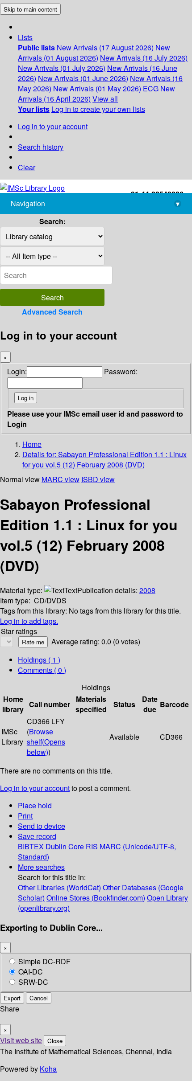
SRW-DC (33, 982)
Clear (26, 167)
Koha (48, 1069)
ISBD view (98, 479)
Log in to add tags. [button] (29, 621)
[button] (25, 37)
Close (55, 1040)
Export (12, 998)
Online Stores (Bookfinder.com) (95, 898)
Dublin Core (65, 846)
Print (25, 816)
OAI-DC (30, 971)
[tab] (42, 670)
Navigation (95, 203)
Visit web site (21, 1040)
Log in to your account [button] (35, 788)
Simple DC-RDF (44, 961)
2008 (147, 590)
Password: (121, 371)
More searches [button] (41, 867)
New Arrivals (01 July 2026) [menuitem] (61, 68)
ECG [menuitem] (151, 88)
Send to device (41, 826)
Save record (37, 836)
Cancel (38, 998)
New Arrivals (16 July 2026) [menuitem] (144, 58)
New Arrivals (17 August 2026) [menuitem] (105, 47)
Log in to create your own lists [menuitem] (98, 109)
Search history (40, 147)
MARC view (60, 479)
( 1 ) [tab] (39, 660)
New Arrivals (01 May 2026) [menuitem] (97, 88)
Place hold (35, 805)
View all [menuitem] (105, 99)
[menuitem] (36, 47)
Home (32, 444)
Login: (17, 371)
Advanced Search (52, 312)
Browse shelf (46, 741)
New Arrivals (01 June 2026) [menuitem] (83, 78)
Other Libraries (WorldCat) (59, 887)
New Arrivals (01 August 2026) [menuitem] (94, 52)
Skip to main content (30, 9)
